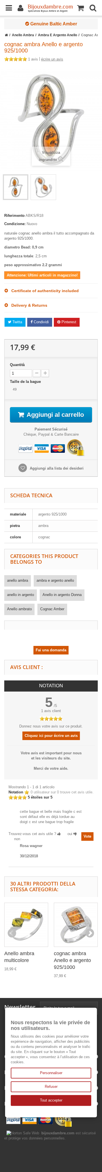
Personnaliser (51, 1073)
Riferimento (14, 215)
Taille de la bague (26, 381)
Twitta (16, 322)
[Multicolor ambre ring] (15, 187)
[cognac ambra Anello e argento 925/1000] (76, 925)
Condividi (41, 322)
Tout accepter (51, 1100)
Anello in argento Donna (62, 595)
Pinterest (68, 322)
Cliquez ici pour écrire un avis (51, 735)
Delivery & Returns (27, 305)
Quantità (17, 365)
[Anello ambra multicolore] (26, 925)
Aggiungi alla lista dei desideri (56, 468)
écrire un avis (52, 59)
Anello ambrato (19, 609)
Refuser (51, 1086)
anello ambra (17, 580)
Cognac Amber (52, 609)
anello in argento (20, 595)
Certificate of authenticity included (43, 290)
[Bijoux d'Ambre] (50, 6)
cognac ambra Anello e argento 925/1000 (72, 960)
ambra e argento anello (55, 580)
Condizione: (15, 224)
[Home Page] (6, 35)
